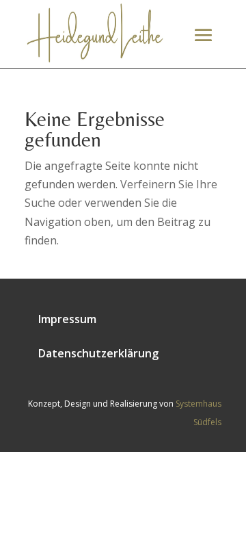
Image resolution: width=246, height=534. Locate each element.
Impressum (67, 319)
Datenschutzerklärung (98, 353)
